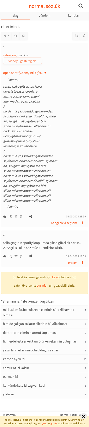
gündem (44, 15)
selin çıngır (11, 55)
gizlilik (54, 423)
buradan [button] (42, 285)
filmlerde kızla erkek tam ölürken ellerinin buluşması (40, 341)
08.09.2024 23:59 (76, 216)
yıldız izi (8, 394)
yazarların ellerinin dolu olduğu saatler (30, 350)
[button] (31, 216)
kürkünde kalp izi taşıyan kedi (24, 385)
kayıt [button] (55, 277)
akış (15, 15)
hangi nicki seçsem (64, 223)
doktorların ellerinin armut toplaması (30, 332)
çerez (44, 423)
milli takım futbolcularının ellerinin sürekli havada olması (38, 312)
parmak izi (10, 376)
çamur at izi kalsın (16, 367)
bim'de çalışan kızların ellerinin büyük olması (35, 323)
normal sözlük (44, 6)
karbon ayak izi (14, 359)
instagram (9, 415)
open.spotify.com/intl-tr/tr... (23, 72)
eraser (72, 263)
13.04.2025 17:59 (76, 256)
